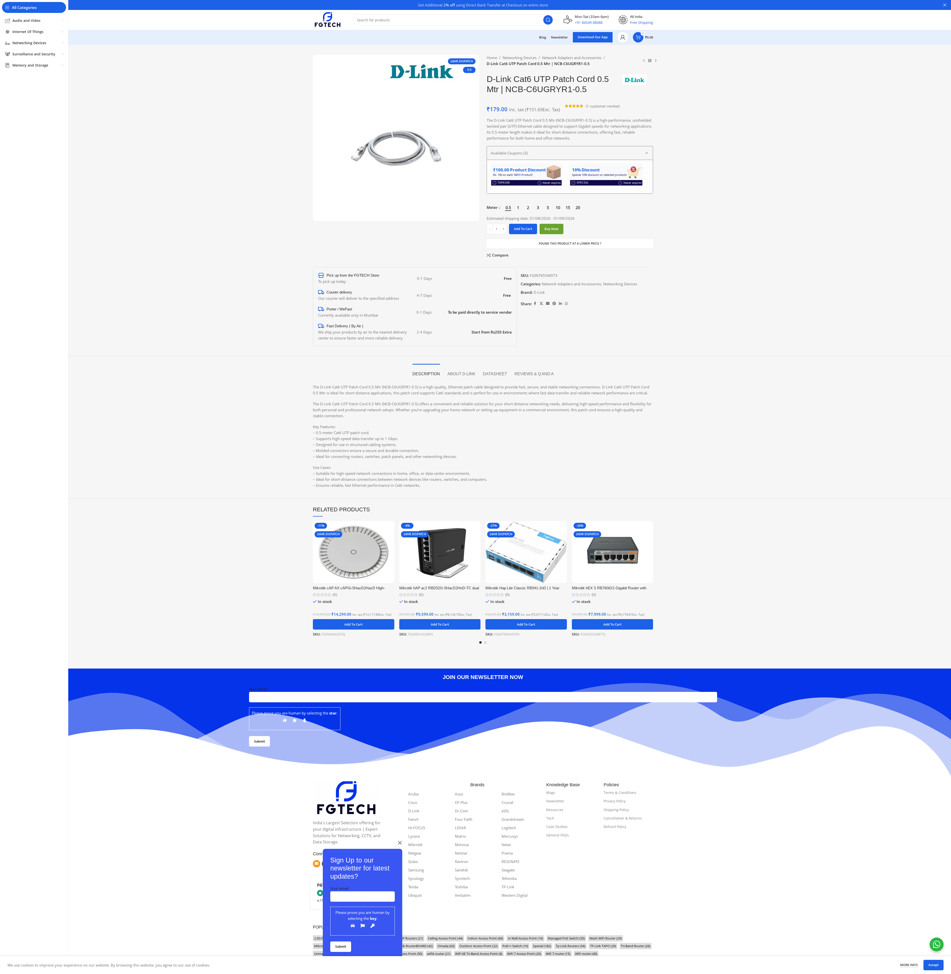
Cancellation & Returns (623, 818)
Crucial (507, 802)
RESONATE (510, 861)
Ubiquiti (415, 895)
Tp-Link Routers (570, 946)
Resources (554, 809)
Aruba (413, 793)
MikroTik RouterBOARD (412, 946)
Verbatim (463, 895)
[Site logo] (328, 19)
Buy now (551, 228)
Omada (446, 946)
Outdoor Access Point (478, 946)
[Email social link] (548, 303)
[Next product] (656, 61)
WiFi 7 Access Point (524, 953)
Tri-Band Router (635, 946)
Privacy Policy (615, 801)
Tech (550, 818)
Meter (493, 207)
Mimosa (462, 844)
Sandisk (461, 869)
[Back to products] (650, 61)
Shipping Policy (616, 809)
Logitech (509, 827)
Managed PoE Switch (566, 938)
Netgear (415, 853)
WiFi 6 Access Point (405, 953)
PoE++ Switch (515, 946)
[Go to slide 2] (485, 642)
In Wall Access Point (525, 938)
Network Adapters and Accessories (571, 57)
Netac (506, 844)
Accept (933, 965)
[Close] (400, 842)
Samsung (416, 869)
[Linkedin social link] (560, 303)
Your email (339, 888)
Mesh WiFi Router (605, 938)
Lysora (414, 836)
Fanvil (413, 819)
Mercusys (510, 836)
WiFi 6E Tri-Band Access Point (478, 953)
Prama (507, 853)
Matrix (460, 836)
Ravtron (461, 861)
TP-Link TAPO (603, 946)
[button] (353, 624)
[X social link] (541, 303)
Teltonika (509, 878)
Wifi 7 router (558, 953)
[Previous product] (644, 61)
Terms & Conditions (620, 792)
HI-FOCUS (416, 827)
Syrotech (462, 878)
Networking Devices (520, 57)
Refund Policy (615, 826)
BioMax (508, 793)
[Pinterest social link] (554, 303)
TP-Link (508, 886)
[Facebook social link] (535, 303)
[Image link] (347, 797)
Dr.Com (461, 810)
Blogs (550, 792)
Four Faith (463, 819)
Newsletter (555, 801)
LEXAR (460, 827)
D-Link (539, 292)
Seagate (508, 869)
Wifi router (586, 953)
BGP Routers (410, 938)
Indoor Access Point (485, 938)
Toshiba (461, 886)
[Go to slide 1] (480, 642)
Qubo (413, 861)
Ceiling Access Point (445, 938)
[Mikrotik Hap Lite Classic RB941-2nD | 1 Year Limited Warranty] (526, 552)
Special (542, 946)
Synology (416, 878)
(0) (335, 595)
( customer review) (603, 106)
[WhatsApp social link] (566, 303)
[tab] (426, 371)
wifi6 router (438, 953)
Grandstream (513, 819)
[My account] (622, 37)
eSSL (506, 810)
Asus (459, 793)
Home (492, 57)
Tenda (413, 886)
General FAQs (557, 835)
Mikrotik (415, 844)
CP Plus (461, 802)
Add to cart (523, 228)
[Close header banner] (945, 5)
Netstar (461, 853)
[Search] (548, 20)
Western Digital (515, 895)
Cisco (412, 802)
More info (909, 965)
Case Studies (557, 826)
